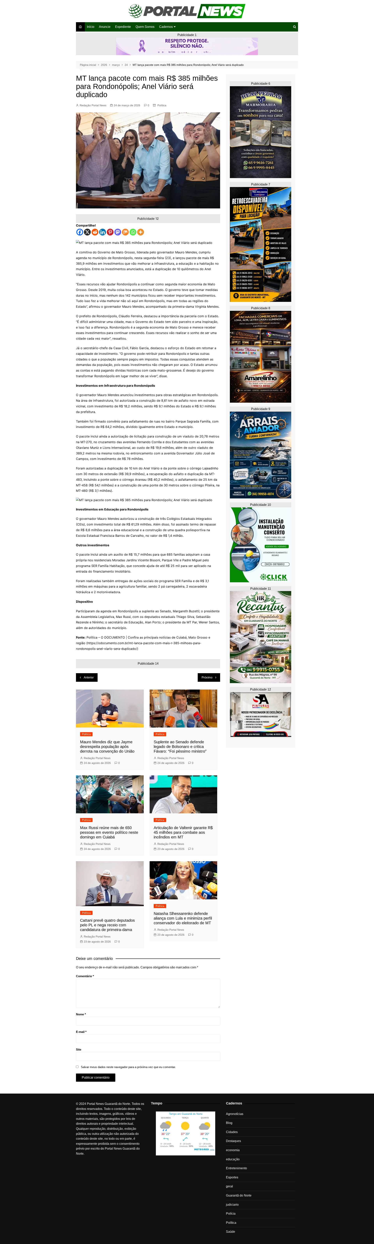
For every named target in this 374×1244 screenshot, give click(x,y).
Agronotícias (234, 1114)
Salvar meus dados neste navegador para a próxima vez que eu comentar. (128, 1067)
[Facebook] (79, 232)
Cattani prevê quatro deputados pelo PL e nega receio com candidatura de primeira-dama (107, 925)
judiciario (232, 1204)
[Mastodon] (117, 232)
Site (78, 1049)
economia (233, 1150)
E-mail (81, 1031)
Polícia (231, 1213)
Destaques (233, 1141)
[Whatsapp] (133, 232)
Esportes (232, 1177)
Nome (81, 1014)
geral (229, 1186)
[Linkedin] (102, 232)
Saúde (230, 1231)
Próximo (207, 677)
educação (233, 1159)
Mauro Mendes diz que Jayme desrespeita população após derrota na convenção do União (107, 746)
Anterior (89, 677)
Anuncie (104, 26)
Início (90, 26)
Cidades (232, 1132)
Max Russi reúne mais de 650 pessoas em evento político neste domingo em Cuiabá (109, 832)
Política (161, 105)
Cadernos (166, 26)
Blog (229, 1123)
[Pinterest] (110, 232)
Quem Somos (145, 26)
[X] (87, 232)
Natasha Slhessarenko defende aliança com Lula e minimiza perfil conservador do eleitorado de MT (183, 918)
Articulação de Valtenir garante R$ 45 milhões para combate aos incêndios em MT (183, 832)
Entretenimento (236, 1168)
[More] (140, 232)
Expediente (123, 26)
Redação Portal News (93, 105)
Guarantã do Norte (238, 1195)
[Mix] (125, 232)
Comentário (85, 976)
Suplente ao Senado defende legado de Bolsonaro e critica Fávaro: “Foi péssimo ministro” (180, 746)
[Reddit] (95, 232)
